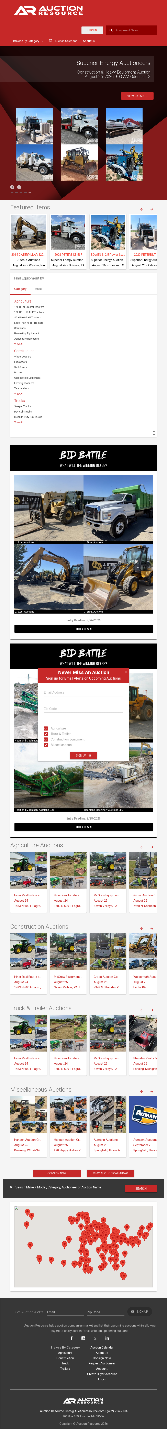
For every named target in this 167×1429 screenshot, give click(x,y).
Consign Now (57, 1173)
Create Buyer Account (102, 1374)
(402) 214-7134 (117, 1411)
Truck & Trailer (54, 734)
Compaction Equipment (27, 377)
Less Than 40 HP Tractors (28, 322)
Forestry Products (24, 383)
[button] (12, 187)
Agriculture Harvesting (27, 338)
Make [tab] (38, 289)
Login (101, 1379)
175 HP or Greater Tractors (29, 307)
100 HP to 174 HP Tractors (29, 312)
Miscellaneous (54, 745)
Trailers (65, 1369)
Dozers (18, 372)
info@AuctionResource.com (85, 1411)
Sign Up (81, 755)
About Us (89, 41)
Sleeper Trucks (22, 406)
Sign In (92, 30)
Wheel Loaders (22, 356)
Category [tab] (20, 289)
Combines (20, 328)
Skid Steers (20, 367)
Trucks (19, 400)
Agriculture (54, 728)
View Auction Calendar (110, 1173)
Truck (65, 1363)
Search (141, 1188)
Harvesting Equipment (26, 333)
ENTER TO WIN (83, 629)
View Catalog (137, 96)
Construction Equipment (54, 739)
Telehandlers (21, 388)
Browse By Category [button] (26, 41)
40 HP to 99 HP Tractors (27, 317)
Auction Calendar (101, 1347)
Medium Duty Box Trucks (28, 417)
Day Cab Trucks (23, 411)
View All (18, 344)
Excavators (20, 362)
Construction (24, 351)
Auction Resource (52, 1411)
